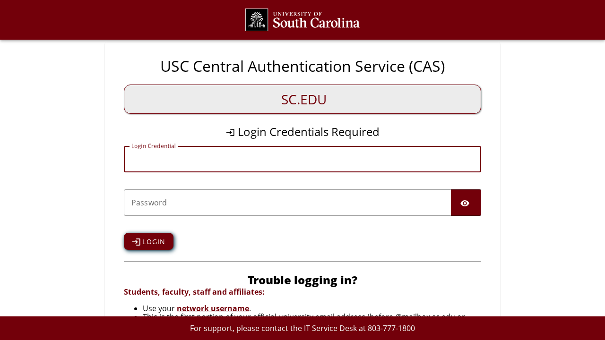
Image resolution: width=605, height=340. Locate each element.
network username (213, 308)
